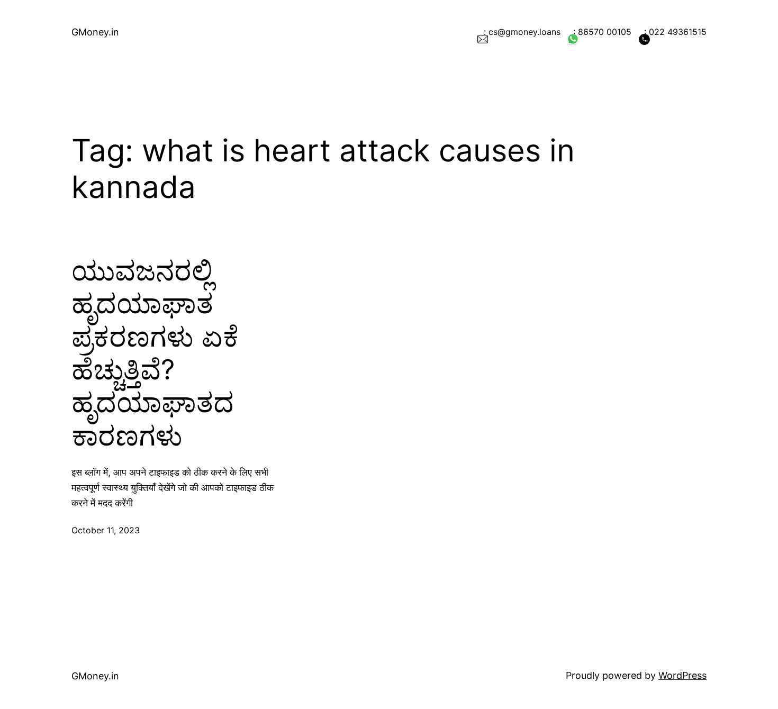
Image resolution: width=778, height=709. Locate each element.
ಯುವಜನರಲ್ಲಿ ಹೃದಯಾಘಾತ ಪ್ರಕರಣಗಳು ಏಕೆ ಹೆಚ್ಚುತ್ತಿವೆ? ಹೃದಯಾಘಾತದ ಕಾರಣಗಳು (155, 353)
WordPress (682, 675)
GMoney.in (95, 32)
